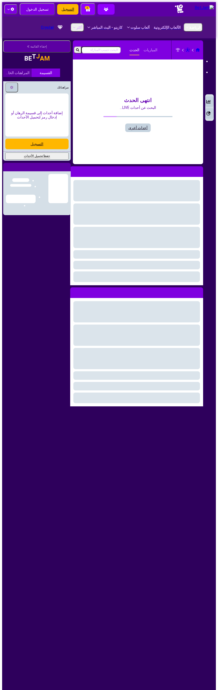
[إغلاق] (7, 208)
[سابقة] (199, 291)
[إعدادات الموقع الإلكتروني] (11, 9)
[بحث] (77, 49)
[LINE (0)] (198, 50)
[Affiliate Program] (106, 9)
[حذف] (75, 291)
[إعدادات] (11, 125)
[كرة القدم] (188, 50)
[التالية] (187, 291)
